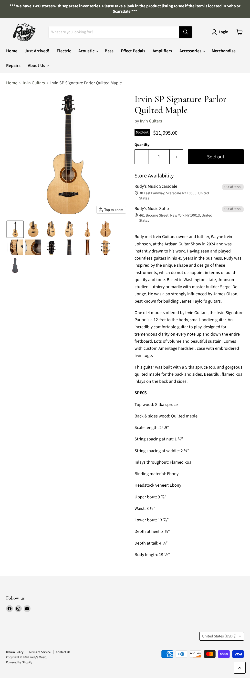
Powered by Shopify (19, 662)
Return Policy (14, 652)
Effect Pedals (133, 51)
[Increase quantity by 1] (176, 156)
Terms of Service (40, 652)
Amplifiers (162, 51)
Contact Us (63, 652)
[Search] (185, 32)
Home (11, 51)
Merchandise (224, 51)
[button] (15, 229)
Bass (109, 51)
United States (219, 636)
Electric (64, 51)
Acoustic (86, 51)
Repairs (13, 66)
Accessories (190, 51)
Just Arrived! (37, 51)
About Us (37, 66)
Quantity (142, 144)
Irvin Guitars (34, 83)
